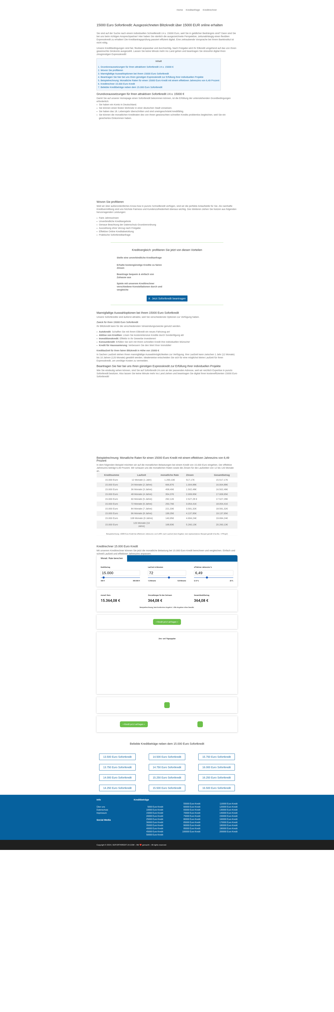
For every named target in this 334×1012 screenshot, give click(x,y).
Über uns (101, 807)
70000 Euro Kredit (191, 813)
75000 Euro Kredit (191, 816)
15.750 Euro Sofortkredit (216, 756)
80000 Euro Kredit (191, 819)
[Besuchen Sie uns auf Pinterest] (106, 827)
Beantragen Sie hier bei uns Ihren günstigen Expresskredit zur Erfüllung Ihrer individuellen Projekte (150, 77)
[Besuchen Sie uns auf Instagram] (102, 827)
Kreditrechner (210, 10)
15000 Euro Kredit (154, 813)
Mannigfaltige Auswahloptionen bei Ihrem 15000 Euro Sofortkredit (133, 73)
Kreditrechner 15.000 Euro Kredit (116, 84)
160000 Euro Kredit (228, 819)
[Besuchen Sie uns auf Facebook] (98, 827)
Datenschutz (102, 810)
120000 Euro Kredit (228, 807)
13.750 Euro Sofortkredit (117, 767)
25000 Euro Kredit (154, 819)
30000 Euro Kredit (154, 822)
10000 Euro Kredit (154, 810)
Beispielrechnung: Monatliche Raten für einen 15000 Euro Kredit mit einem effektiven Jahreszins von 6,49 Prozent (158, 80)
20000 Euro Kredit (154, 816)
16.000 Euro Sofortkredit (216, 767)
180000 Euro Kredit (228, 825)
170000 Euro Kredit (228, 822)
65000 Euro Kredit (191, 810)
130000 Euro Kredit (228, 810)
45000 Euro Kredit (154, 831)
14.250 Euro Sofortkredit (117, 788)
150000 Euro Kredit (228, 816)
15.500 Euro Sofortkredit (167, 788)
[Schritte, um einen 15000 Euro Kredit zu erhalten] (167, 452)
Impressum (102, 813)
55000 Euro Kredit (191, 804)
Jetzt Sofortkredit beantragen (169, 298)
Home (180, 10)
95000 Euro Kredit (191, 828)
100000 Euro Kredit (191, 831)
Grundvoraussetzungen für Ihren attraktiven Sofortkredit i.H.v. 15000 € (136, 67)
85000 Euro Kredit (191, 822)
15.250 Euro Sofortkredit (167, 777)
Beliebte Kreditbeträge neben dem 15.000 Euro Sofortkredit (130, 87)
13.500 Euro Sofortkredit (117, 756)
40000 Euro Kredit (154, 828)
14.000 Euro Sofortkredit (117, 777)
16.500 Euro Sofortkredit (216, 788)
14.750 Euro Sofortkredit (167, 767)
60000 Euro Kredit (191, 807)
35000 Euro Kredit (154, 825)
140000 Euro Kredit (228, 813)
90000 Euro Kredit (191, 825)
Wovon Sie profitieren (110, 70)
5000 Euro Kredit (155, 807)
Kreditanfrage (193, 10)
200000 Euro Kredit (228, 831)
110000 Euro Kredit (228, 804)
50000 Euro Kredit (154, 835)
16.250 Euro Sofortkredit (216, 777)
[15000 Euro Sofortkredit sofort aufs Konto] (167, 196)
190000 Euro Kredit (228, 828)
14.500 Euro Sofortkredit (167, 756)
